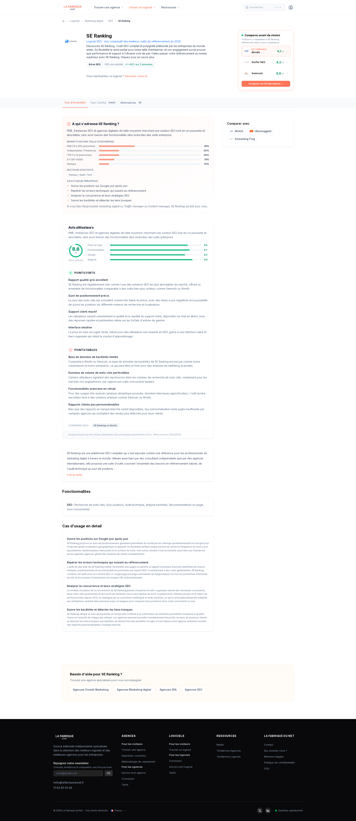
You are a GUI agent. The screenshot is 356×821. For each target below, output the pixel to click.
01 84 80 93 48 (62, 787)
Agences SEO (193, 689)
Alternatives (131, 102)
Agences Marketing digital (134, 689)
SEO (110, 21)
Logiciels (75, 21)
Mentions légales (274, 756)
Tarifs (125, 784)
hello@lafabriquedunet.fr (68, 782)
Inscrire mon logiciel (180, 766)
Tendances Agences (229, 750)
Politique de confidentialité (279, 762)
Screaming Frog (245, 138)
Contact (268, 744)
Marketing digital (94, 21)
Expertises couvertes (134, 755)
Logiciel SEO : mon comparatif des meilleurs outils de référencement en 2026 (133, 41)
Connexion (128, 778)
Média (220, 744)
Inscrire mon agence (134, 772)
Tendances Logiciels (229, 756)
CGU (266, 768)
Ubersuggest (263, 131)
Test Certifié (102, 102)
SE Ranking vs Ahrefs (105, 425)
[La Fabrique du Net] (73, 7)
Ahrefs (239, 131)
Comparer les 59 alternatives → (265, 83)
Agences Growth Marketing (90, 689)
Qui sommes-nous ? (275, 750)
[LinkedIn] (268, 811)
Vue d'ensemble (75, 102)
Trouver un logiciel (180, 749)
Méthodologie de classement (138, 761)
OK (109, 773)
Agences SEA (168, 689)
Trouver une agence (134, 749)
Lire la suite (74, 474)
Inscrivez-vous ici (136, 76)
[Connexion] (290, 7)
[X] (260, 811)
